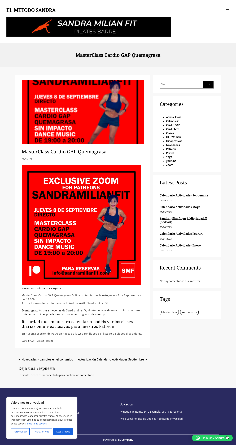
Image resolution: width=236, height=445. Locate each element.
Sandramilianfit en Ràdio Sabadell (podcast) (183, 220)
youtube (171, 161)
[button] (212, 438)
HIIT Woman (173, 137)
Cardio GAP (28, 340)
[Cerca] (74, 400)
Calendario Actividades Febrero (181, 233)
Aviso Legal (126, 418)
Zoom (49, 340)
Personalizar (20, 431)
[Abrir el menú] (228, 10)
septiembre (189, 312)
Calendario (172, 121)
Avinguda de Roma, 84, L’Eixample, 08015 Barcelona (151, 411)
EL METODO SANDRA (31, 10)
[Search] (208, 84)
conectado (52, 375)
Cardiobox (172, 129)
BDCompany (125, 439)
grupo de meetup (93, 314)
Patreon (106, 326)
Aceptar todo (63, 431)
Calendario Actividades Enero (180, 245)
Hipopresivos (174, 141)
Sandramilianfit (76, 310)
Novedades (173, 145)
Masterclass (169, 312)
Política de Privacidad (170, 418)
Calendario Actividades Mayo (180, 207)
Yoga (169, 157)
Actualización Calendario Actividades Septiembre (111, 359)
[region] (41, 418)
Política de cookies (37, 423)
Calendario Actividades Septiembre (184, 195)
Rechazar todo (41, 431)
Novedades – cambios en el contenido (47, 359)
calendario (81, 321)
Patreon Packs (60, 333)
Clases (40, 340)
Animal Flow (173, 117)
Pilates (170, 153)
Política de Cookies (145, 418)
